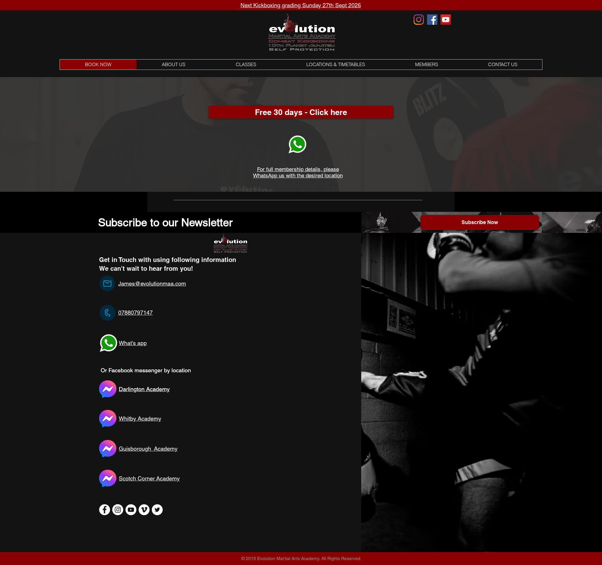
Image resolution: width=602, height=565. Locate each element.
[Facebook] (432, 19)
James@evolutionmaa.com (152, 283)
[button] (245, 65)
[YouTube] (446, 19)
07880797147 (135, 312)
